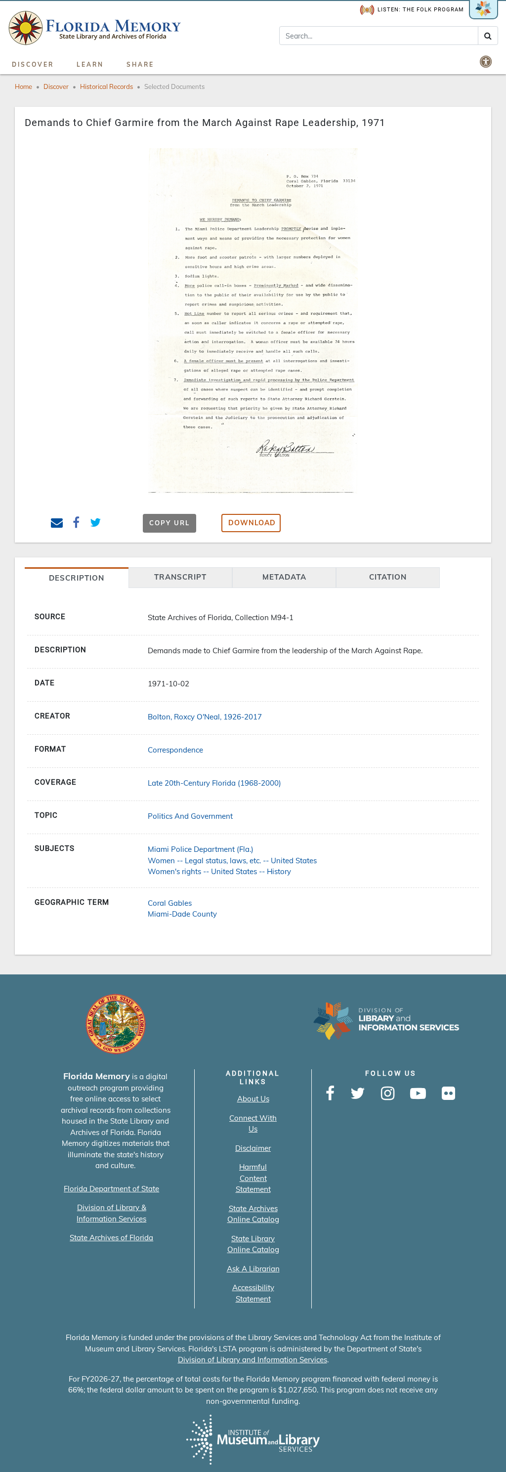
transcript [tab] (180, 577)
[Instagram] (387, 1094)
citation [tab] (388, 577)
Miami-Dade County (182, 914)
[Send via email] (57, 524)
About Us (253, 1098)
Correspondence (175, 750)
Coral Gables (170, 903)
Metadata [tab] (284, 577)
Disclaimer (253, 1148)
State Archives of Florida (111, 1237)
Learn (90, 64)
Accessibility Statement (253, 1293)
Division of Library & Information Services (111, 1213)
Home (23, 86)
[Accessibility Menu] (486, 61)
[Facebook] (330, 1094)
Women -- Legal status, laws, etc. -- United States (232, 860)
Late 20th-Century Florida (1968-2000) (214, 783)
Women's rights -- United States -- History (219, 871)
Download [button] (252, 522)
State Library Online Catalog (253, 1244)
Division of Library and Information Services (252, 1359)
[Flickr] (448, 1094)
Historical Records (106, 86)
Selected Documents (174, 86)
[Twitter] (357, 1094)
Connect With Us (253, 1123)
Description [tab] (76, 578)
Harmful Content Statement (253, 1178)
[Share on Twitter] (95, 524)
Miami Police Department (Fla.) (200, 849)
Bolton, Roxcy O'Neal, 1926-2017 (205, 716)
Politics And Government (190, 816)
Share (140, 64)
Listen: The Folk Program (421, 9)
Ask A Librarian (253, 1268)
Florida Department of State (111, 1188)
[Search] (488, 35)
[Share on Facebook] (76, 524)
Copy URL (169, 523)
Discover (33, 64)
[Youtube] (418, 1094)
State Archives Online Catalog (253, 1214)
